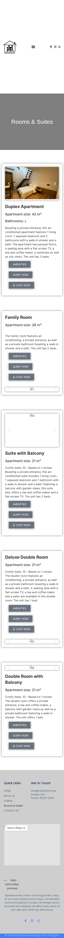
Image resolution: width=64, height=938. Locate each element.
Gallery (8, 800)
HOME (7, 791)
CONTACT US (11, 810)
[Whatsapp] (59, 46)
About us (9, 795)
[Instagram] (55, 46)
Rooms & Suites (13, 805)
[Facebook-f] (51, 46)
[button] (33, 47)
